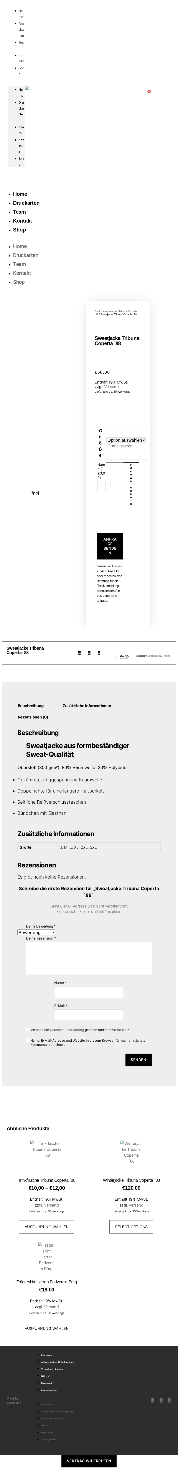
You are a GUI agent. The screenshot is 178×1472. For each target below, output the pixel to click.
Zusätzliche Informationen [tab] (87, 705)
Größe (100, 443)
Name (60, 982)
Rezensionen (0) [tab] (33, 717)
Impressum (46, 1355)
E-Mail (61, 1006)
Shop (21, 71)
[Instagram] (161, 1400)
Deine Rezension (41, 938)
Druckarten (21, 29)
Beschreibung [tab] (31, 705)
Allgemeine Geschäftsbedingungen (57, 1362)
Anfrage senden (110, 546)
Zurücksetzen (120, 446)
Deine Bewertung (40, 926)
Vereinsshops (109, 311)
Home (20, 194)
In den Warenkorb (131, 484)
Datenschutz (47, 1383)
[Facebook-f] (153, 1400)
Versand (111, 386)
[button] (79, 653)
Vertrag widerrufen (89, 1461)
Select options (131, 1227)
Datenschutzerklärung (67, 1030)
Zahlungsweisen (48, 1390)
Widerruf (45, 1376)
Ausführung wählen (47, 1227)
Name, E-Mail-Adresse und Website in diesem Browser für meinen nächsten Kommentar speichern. (88, 1043)
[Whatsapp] (169, 1400)
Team (19, 212)
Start (97, 311)
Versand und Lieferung (52, 1369)
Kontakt (21, 146)
